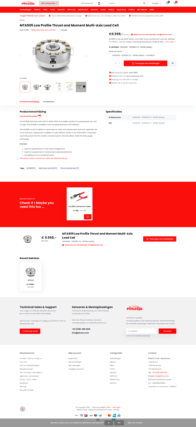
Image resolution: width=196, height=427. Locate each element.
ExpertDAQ (121, 10)
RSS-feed (116, 407)
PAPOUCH (71, 10)
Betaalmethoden (26, 369)
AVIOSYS (94, 10)
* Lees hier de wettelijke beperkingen (138, 336)
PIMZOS (37, 10)
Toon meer (169, 42)
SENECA (111, 10)
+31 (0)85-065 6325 (81, 329)
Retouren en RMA (26, 390)
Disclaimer (24, 383)
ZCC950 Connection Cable (80, 206)
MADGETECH (83, 10)
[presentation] (20, 56)
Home (22, 20)
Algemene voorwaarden (29, 376)
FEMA (45, 10)
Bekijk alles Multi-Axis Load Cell (43, 30)
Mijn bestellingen (75, 362)
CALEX (102, 10)
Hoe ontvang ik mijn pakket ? (31, 372)
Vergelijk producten (76, 369)
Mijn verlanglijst (74, 365)
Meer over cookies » (135, 423)
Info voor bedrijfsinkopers (30, 365)
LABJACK (61, 10)
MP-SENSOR (142, 10)
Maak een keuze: (116, 51)
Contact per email (30, 331)
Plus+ (109, 407)
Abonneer (167, 331)
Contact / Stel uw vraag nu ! (31, 358)
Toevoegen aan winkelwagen (147, 63)
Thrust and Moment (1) (69, 168)
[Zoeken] (144, 3)
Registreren (73, 358)
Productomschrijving (29, 101)
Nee (119, 423)
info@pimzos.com (80, 333)
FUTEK (52, 10)
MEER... (152, 10)
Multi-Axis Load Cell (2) (48, 168)
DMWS (102, 407)
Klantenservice (87, 3)
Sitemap (23, 386)
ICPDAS (132, 10)
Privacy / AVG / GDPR (28, 379)
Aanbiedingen (25, 10)
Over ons (23, 362)
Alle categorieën (48, 3)
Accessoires (48, 101)
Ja (109, 423)
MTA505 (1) (31, 168)
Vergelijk (64, 30)
